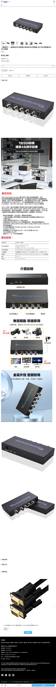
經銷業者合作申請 (36, 642)
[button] (54, 606)
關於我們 (7, 642)
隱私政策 (21, 642)
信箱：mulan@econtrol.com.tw (8, 654)
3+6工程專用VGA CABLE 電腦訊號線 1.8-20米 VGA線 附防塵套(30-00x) (21, 625)
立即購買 (43, 685)
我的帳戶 (16, 642)
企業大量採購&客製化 (45, 642)
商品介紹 (10, 75)
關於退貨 (30, 642)
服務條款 (25, 642)
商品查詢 (3, 642)
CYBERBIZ (32, 681)
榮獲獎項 (12, 642)
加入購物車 (19, 685)
